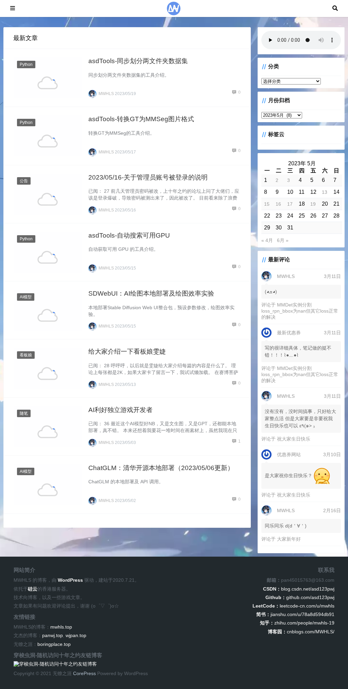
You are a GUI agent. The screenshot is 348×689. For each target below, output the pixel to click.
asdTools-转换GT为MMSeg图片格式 (141, 119)
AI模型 (26, 297)
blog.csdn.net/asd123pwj (298, 589)
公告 (24, 181)
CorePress (84, 673)
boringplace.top (54, 644)
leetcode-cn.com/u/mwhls (293, 606)
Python (26, 64)
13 (324, 192)
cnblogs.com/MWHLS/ (301, 631)
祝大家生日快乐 (293, 439)
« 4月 (267, 240)
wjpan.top (76, 635)
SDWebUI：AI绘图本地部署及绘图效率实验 (151, 293)
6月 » (283, 240)
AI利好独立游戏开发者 (120, 409)
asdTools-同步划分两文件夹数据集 (138, 60)
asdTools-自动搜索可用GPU (129, 235)
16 (278, 204)
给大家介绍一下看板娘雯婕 (127, 351)
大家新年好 (289, 539)
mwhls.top (61, 627)
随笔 (24, 413)
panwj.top (52, 635)
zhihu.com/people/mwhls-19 (297, 623)
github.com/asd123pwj (299, 597)
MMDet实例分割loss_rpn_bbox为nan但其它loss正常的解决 (299, 311)
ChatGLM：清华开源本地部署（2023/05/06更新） (161, 467)
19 (313, 204)
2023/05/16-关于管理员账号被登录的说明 (148, 177)
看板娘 (26, 355)
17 (290, 204)
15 (266, 204)
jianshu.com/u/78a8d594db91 (295, 614)
